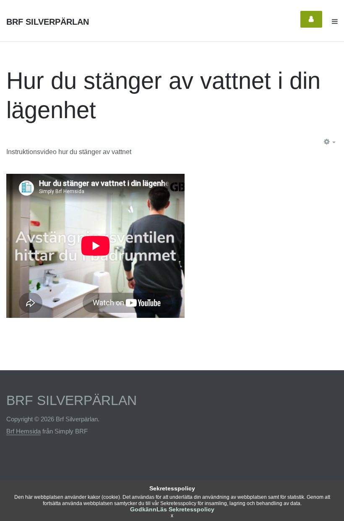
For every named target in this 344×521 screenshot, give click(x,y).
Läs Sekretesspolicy (185, 509)
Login (311, 19)
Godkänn (143, 509)
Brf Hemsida (23, 431)
